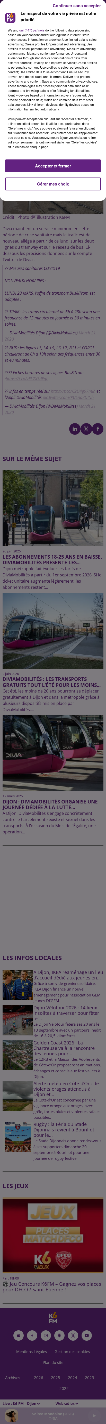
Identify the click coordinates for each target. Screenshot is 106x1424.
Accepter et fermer (53, 166)
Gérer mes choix (53, 184)
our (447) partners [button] (32, 30)
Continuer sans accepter (77, 6)
